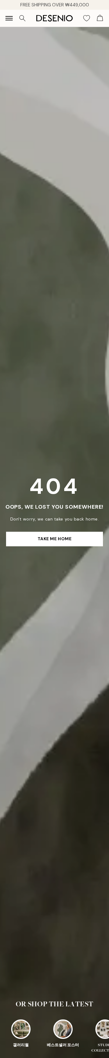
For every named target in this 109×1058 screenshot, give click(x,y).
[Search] (22, 18)
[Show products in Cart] (100, 18)
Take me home (55, 538)
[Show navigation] (9, 18)
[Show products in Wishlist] (86, 18)
